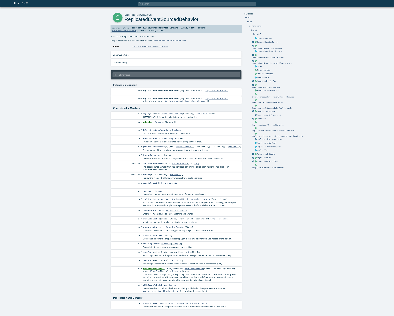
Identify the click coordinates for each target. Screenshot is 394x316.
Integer (176, 243)
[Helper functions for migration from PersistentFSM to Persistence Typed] (255, 115)
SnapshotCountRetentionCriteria (268, 168)
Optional (170, 101)
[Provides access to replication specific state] (255, 143)
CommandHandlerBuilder (268, 42)
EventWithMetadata (266, 111)
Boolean (176, 130)
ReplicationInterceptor (269, 147)
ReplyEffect (263, 150)
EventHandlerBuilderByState (266, 87)
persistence (134, 15)
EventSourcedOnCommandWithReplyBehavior (272, 108)
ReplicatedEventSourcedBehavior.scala (150, 46)
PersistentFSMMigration (269, 115)
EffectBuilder (264, 70)
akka (127, 15)
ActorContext (183, 146)
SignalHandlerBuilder (268, 161)
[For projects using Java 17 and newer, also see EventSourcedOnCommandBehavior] (255, 90)
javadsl (149, 15)
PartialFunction (194, 268)
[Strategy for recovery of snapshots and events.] (253, 118)
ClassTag (155, 271)
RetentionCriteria (266, 154)
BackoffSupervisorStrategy (191, 101)
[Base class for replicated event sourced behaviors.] (255, 122)
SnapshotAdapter (175, 227)
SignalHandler (264, 158)
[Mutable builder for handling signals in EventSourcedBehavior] (255, 161)
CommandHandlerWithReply (269, 51)
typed (142, 15)
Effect (260, 66)
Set (190, 252)
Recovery (261, 118)
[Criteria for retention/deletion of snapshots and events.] (253, 154)
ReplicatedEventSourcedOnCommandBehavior (273, 131)
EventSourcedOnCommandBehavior (267, 102)
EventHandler (263, 77)
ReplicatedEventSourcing (269, 139)
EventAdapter (169, 138)
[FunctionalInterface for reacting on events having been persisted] (255, 77)
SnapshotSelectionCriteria (191, 303)
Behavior (202, 113)
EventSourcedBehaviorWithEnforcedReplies (273, 97)
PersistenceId (169, 183)
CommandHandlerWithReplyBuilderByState (272, 63)
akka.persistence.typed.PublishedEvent (161, 291)
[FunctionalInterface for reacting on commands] (255, 38)
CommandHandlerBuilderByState (267, 48)
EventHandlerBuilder (267, 81)
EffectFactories (265, 74)
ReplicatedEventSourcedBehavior (268, 125)
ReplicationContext (266, 143)
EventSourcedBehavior (268, 90)
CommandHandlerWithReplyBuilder (268, 58)
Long (196, 163)
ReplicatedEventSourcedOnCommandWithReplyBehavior (278, 136)
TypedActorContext (171, 113)
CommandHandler (264, 38)
